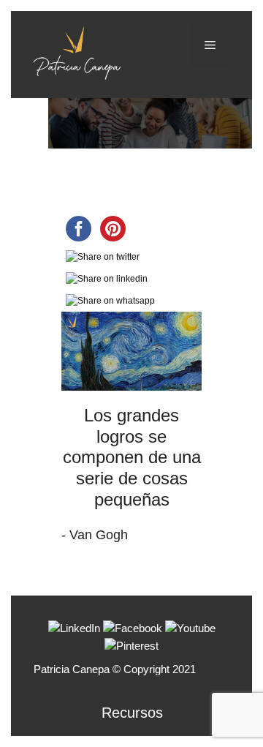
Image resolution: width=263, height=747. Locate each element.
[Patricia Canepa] (77, 52)
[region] (131, 123)
